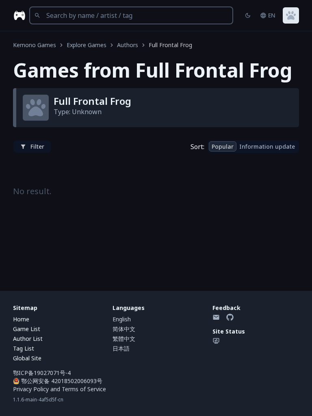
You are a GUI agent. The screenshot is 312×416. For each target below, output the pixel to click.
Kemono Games (34, 45)
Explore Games (86, 45)
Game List (26, 329)
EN (271, 15)
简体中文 (124, 329)
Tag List (23, 348)
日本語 (121, 348)
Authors (127, 45)
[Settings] (291, 15)
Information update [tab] (267, 146)
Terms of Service (84, 389)
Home (21, 319)
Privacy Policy (31, 389)
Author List (28, 338)
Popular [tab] (223, 146)
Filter (37, 146)
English (122, 319)
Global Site (27, 358)
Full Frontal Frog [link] (170, 45)
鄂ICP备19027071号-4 (42, 373)
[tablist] (253, 146)
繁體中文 (124, 338)
